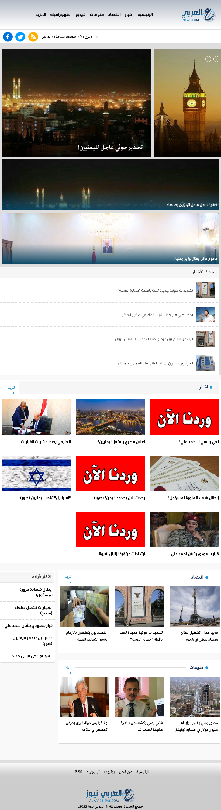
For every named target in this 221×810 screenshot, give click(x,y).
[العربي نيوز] (191, 14)
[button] (208, 59)
